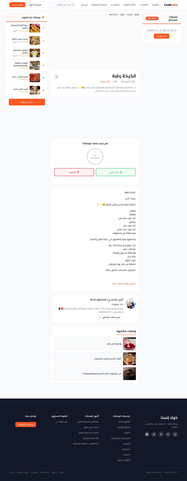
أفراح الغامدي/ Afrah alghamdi (106, 299)
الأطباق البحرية (124, 422)
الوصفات (130, 14)
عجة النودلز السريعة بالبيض (19, 26)
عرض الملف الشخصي (111, 317)
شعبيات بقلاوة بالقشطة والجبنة (20, 64)
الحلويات (122, 14)
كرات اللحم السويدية (91, 438)
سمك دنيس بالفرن (20, 39)
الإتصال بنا (115, 5)
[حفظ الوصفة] (57, 77)
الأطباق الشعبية (123, 460)
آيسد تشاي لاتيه (20, 89)
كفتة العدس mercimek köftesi (86, 443)
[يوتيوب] (168, 434)
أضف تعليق (151, 18)
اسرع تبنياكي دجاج (20, 76)
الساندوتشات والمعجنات (120, 438)
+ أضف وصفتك (26, 102)
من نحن (84, 5)
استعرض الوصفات (25, 424)
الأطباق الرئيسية (123, 427)
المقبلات (126, 455)
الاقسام (144, 5)
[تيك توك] (154, 434)
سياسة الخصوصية (99, 5)
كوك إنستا (169, 417)
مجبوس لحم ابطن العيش (20, 51)
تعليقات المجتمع (173, 18)
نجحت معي (114, 172)
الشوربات (126, 443)
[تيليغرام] (147, 434)
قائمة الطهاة (129, 5)
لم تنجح (72, 172)
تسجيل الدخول (35, 5)
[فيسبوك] (161, 434)
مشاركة (104, 82)
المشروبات (126, 449)
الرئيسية (155, 5)
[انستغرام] (175, 434)
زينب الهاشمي (61, 422)
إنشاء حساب (17, 5)
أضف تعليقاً (161, 36)
